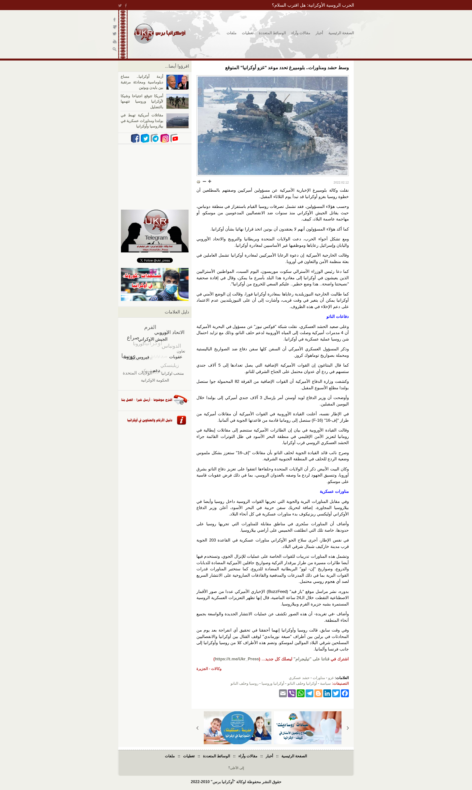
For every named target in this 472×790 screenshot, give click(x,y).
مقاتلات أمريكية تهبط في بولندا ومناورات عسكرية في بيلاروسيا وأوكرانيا (142, 120)
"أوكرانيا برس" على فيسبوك (115, 19)
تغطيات (247, 33)
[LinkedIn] (327, 693)
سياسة (325, 683)
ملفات (231, 33)
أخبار (319, 33)
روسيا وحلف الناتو (244, 683)
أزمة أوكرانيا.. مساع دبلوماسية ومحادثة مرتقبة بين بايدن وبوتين (142, 82)
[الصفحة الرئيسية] (159, 34)
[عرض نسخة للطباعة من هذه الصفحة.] (198, 182)
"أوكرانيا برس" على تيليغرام (115, 27)
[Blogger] (318, 693)
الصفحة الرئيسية (341, 33)
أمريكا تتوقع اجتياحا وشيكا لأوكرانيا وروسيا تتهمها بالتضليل (142, 101)
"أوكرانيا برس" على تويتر (115, 34)
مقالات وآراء (300, 33)
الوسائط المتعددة (272, 33)
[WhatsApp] (301, 693)
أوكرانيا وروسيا (273, 683)
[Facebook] (345, 693)
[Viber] (292, 693)
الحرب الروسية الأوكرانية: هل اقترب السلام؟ (313, 5)
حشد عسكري (299, 678)
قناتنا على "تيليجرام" (311, 659)
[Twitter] (336, 693)
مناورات (319, 678)
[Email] (283, 693)
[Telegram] (309, 693)
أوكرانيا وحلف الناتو (302, 683)
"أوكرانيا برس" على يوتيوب (115, 42)
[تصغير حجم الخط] (204, 181)
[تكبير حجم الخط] (209, 181)
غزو (331, 678)
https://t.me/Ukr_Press (237, 659)
